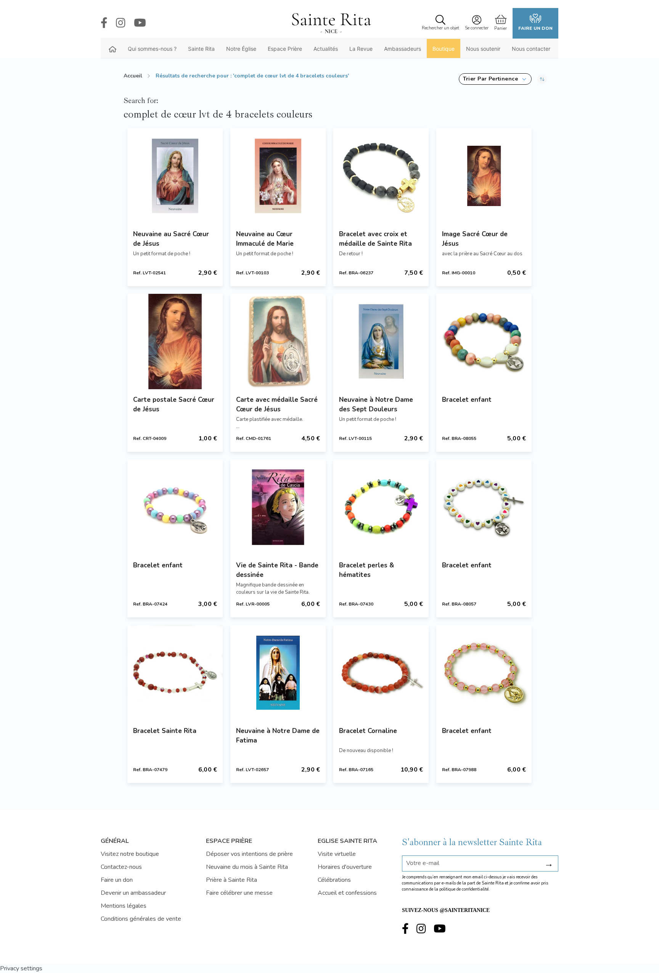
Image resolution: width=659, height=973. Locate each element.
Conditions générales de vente (141, 919)
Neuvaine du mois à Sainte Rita (247, 867)
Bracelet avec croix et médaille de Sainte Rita (375, 239)
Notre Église (241, 48)
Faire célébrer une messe (239, 893)
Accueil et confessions (347, 893)
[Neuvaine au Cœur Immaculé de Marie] (278, 176)
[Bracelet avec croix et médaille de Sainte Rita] (381, 176)
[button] (495, 79)
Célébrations (334, 880)
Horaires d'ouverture (345, 867)
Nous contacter (531, 48)
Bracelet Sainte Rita (164, 731)
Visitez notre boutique (130, 854)
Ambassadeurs (402, 48)
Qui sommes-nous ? (152, 48)
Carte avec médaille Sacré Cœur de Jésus (277, 404)
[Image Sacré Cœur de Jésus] (484, 176)
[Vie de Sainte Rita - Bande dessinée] (278, 507)
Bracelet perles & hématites (366, 570)
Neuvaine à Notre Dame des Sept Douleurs (376, 404)
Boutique (443, 48)
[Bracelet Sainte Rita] (175, 672)
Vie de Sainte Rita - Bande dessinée (277, 570)
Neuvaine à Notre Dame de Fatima (278, 736)
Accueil (133, 75)
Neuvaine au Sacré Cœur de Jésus (171, 239)
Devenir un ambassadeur (133, 893)
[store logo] (331, 23)
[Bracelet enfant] (484, 341)
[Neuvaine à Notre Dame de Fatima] (278, 672)
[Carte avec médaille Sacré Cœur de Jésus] (278, 341)
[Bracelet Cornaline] (381, 672)
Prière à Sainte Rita (231, 880)
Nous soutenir (483, 48)
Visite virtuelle (337, 854)
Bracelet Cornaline (368, 731)
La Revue (361, 48)
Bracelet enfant (467, 399)
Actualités (325, 48)
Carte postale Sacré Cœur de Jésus (173, 404)
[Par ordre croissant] (542, 79)
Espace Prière (285, 48)
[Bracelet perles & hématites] (381, 507)
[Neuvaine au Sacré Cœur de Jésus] (175, 176)
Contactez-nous (121, 867)
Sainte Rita (201, 48)
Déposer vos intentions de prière (249, 854)
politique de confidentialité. (464, 889)
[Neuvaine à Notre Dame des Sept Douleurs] (381, 341)
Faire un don (535, 28)
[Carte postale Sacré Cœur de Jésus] (175, 341)
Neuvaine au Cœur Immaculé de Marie (265, 239)
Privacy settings (21, 968)
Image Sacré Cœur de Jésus (475, 239)
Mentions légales (123, 906)
